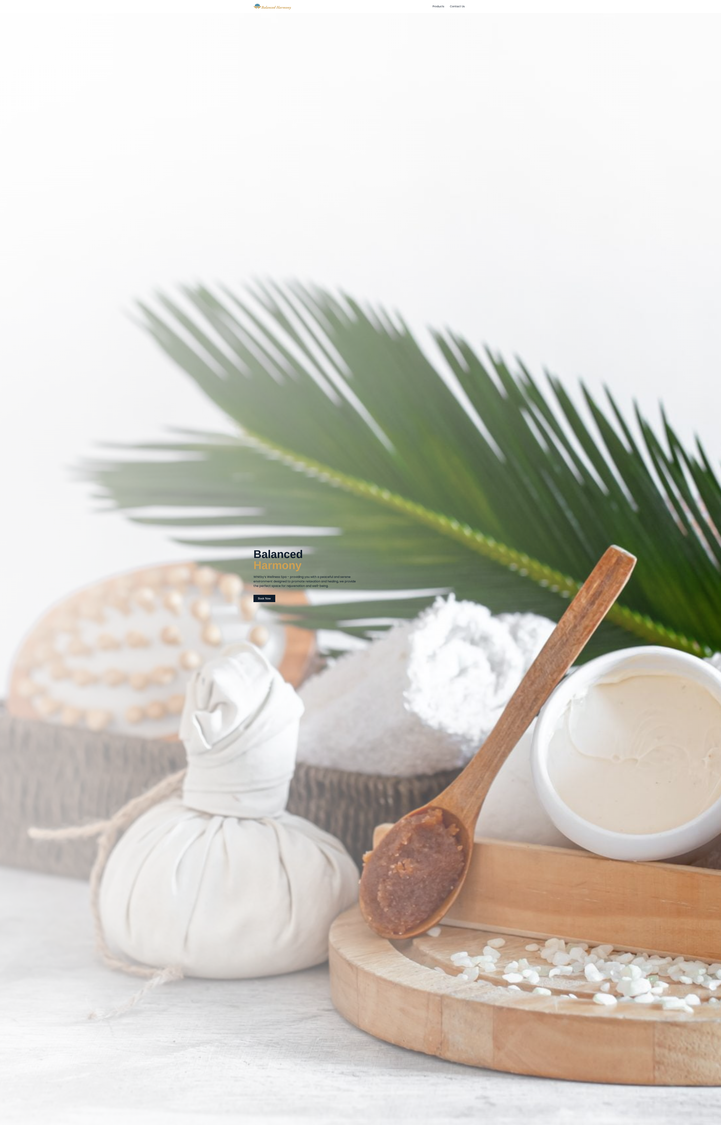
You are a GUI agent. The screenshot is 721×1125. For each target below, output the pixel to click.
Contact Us (457, 6)
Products (438, 6)
